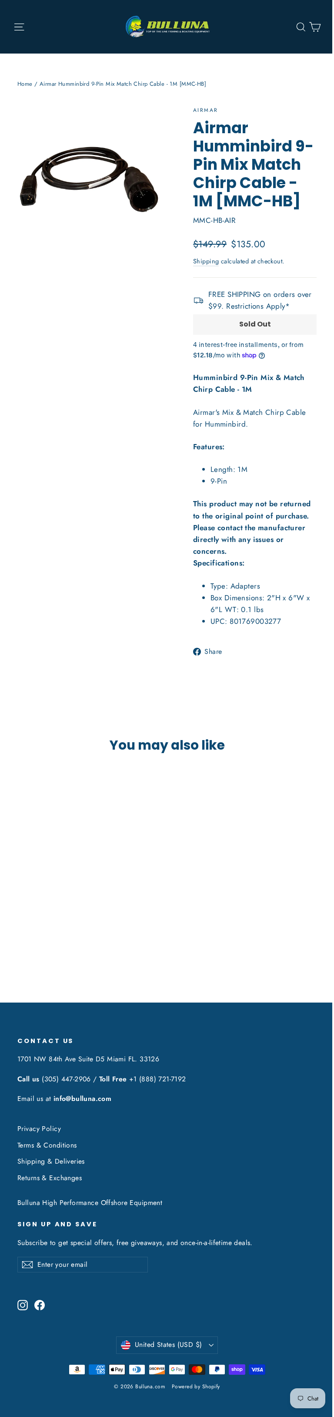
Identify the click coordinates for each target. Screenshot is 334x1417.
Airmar (205, 110)
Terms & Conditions (47, 1145)
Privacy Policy (39, 1129)
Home (25, 84)
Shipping (206, 261)
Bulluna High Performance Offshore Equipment (89, 1203)
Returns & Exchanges (49, 1178)
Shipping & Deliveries (51, 1161)
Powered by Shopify (196, 1386)
